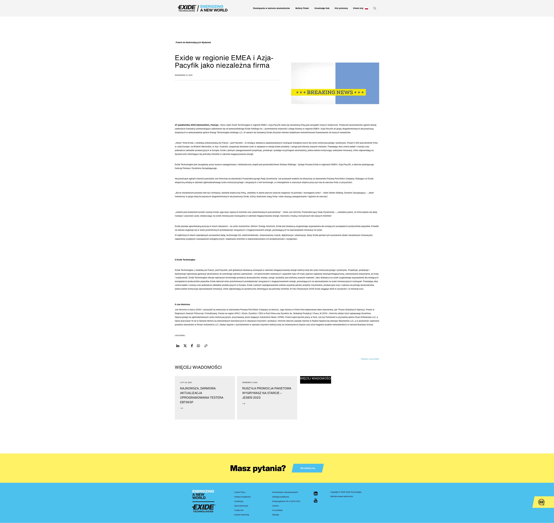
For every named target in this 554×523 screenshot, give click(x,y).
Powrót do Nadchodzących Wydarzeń (193, 42)
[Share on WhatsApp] (198, 346)
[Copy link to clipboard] (206, 346)
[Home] (203, 8)
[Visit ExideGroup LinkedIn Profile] (316, 493)
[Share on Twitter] (185, 346)
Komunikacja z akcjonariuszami (285, 492)
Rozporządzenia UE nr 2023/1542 (286, 501)
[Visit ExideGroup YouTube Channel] (316, 500)
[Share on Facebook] (192, 346)
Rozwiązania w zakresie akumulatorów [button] (271, 8)
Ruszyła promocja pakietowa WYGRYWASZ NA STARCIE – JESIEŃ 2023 (266, 393)
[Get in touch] (541, 502)
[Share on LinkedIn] (178, 346)
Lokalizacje (238, 501)
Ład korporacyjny (241, 506)
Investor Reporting (241, 514)
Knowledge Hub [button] (322, 8)
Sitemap (275, 514)
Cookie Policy (239, 492)
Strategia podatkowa (280, 497)
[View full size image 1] (335, 83)
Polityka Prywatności (242, 497)
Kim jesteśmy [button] (341, 8)
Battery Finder (302, 8)
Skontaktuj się (307, 468)
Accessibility (277, 510)
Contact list (238, 510)
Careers (275, 506)
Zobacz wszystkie (370, 358)
